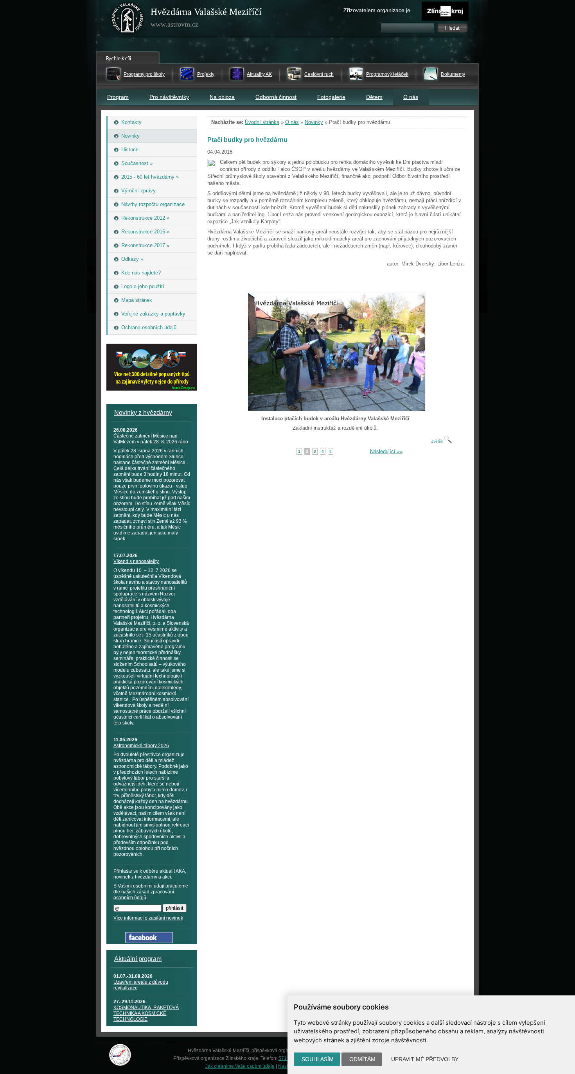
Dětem (374, 97)
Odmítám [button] (362, 1059)
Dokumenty (453, 74)
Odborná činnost (275, 97)
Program (118, 97)
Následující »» (386, 451)
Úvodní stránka (262, 122)
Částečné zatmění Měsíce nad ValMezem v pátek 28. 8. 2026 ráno (150, 439)
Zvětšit (437, 441)
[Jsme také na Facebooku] (149, 941)
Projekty (205, 74)
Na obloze (222, 97)
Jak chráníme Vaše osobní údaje (240, 1066)
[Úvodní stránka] (127, 19)
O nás (410, 97)
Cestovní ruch (319, 74)
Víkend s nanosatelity (136, 561)
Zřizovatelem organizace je (376, 10)
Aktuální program (138, 959)
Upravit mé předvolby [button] (424, 1059)
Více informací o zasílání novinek (148, 918)
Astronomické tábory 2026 (141, 745)
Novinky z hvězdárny (143, 412)
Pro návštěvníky (169, 97)
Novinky (314, 122)
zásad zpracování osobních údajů (143, 894)
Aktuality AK (259, 74)
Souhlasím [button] (318, 1059)
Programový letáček (387, 74)
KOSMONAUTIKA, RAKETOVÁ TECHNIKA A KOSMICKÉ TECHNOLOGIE (146, 1013)
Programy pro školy (144, 74)
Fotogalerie (331, 97)
